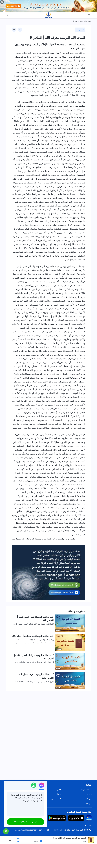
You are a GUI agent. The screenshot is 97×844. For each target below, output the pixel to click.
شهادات (89, 798)
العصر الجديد (56, 798)
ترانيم (89, 794)
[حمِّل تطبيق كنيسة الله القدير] (89, 818)
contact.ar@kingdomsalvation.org (30, 830)
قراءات (74, 21)
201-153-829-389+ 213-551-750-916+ (70, 830)
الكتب (59, 789)
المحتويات (80, 29)
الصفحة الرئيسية (86, 21)
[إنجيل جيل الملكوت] (48, 15)
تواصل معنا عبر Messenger (25, 821)
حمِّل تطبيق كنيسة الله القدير (79, 812)
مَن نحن (88, 803)
